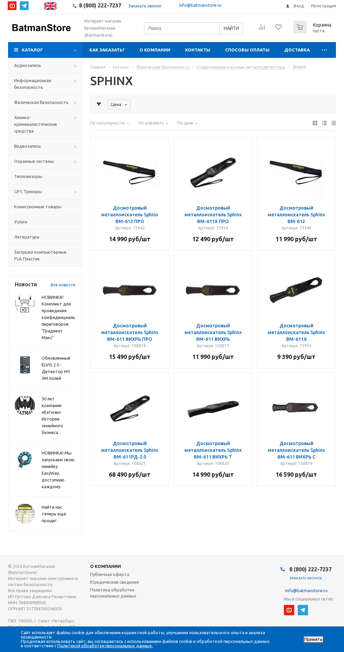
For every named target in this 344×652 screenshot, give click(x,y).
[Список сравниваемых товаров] (262, 29)
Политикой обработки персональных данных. (105, 645)
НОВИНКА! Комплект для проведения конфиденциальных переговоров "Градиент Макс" (62, 317)
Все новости (63, 285)
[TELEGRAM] (24, 5)
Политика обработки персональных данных (113, 592)
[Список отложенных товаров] (279, 29)
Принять (313, 639)
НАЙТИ (231, 28)
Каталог (32, 49)
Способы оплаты (247, 49)
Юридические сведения (114, 582)
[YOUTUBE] (12, 5)
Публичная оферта (109, 574)
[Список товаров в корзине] (313, 31)
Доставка (297, 49)
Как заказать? (107, 49)
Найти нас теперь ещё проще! (54, 514)
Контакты (197, 49)
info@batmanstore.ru (200, 5)
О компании (154, 49)
